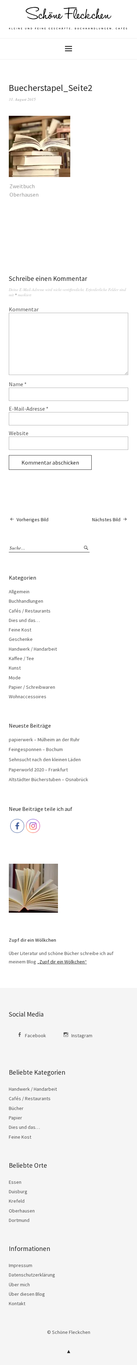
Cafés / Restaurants (30, 611)
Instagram (81, 1035)
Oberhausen (22, 1211)
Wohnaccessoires (27, 696)
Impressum (20, 1265)
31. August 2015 (22, 99)
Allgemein (19, 591)
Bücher (16, 1108)
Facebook (35, 1035)
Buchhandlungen (26, 601)
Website (18, 433)
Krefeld (17, 1201)
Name (18, 384)
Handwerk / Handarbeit (33, 649)
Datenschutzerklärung (32, 1275)
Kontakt (17, 1303)
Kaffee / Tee (21, 658)
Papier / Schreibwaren (32, 687)
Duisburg (18, 1191)
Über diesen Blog (27, 1294)
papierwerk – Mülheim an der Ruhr (44, 739)
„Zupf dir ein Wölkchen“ (62, 962)
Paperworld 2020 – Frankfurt (38, 769)
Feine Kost (20, 630)
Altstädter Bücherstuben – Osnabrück (48, 779)
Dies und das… (24, 620)
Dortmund (19, 1220)
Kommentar (24, 309)
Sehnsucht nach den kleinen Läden (45, 759)
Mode (15, 677)
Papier (15, 1118)
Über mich (19, 1284)
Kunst (15, 668)
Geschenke (21, 639)
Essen (15, 1182)
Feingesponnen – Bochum (36, 749)
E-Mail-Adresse (28, 408)
